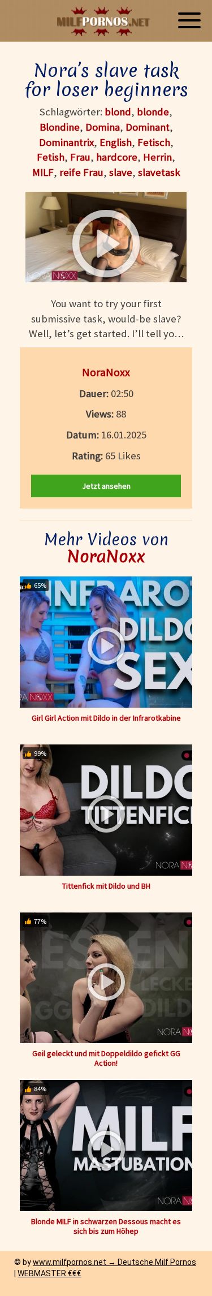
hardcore (116, 156)
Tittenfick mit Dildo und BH (106, 886)
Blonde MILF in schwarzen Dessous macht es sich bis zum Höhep (106, 1226)
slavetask (159, 172)
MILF (43, 172)
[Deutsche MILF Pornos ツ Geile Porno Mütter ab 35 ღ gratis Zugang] (106, 21)
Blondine (60, 127)
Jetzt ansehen (106, 486)
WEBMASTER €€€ (49, 1273)
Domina (102, 127)
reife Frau (81, 172)
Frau (80, 156)
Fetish (50, 156)
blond (118, 111)
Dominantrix (66, 142)
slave (120, 172)
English (115, 142)
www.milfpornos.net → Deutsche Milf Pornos (114, 1262)
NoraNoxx (106, 372)
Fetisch (153, 142)
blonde (153, 111)
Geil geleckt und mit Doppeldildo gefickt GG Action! (106, 1058)
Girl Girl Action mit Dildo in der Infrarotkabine (106, 718)
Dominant (148, 127)
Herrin (157, 156)
